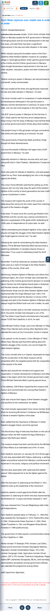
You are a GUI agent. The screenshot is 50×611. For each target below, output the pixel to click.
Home (12, 15)
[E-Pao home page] (22, 607)
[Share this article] (28, 607)
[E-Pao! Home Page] (5, 3)
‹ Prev (9, 607)
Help (7, 600)
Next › (40, 607)
